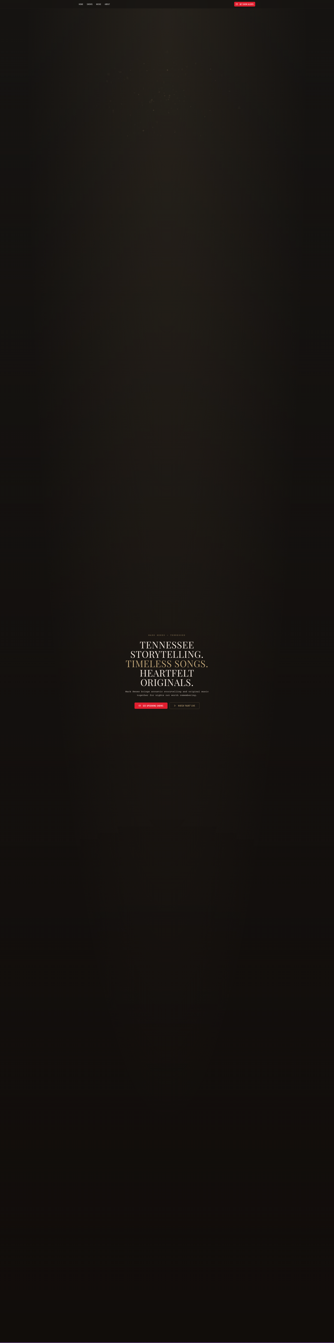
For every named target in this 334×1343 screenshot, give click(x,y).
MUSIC (98, 4)
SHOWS (90, 4)
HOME (81, 4)
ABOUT (107, 4)
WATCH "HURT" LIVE (186, 705)
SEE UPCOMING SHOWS (153, 705)
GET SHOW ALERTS (247, 4)
